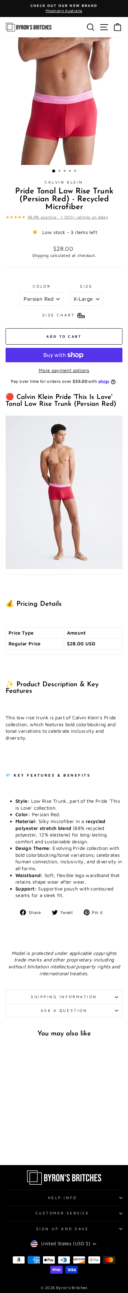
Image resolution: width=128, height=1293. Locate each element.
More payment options (64, 370)
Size (86, 286)
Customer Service (62, 1213)
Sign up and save (62, 1229)
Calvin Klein (64, 182)
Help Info (62, 1197)
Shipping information (64, 997)
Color (42, 286)
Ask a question (64, 1010)
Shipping (40, 255)
